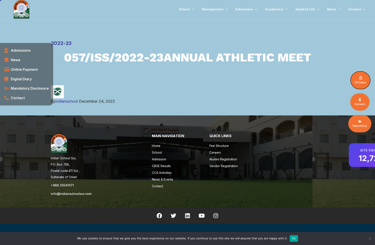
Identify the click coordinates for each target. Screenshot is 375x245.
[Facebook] (159, 216)
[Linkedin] (188, 216)
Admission (244, 9)
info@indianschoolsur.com (71, 194)
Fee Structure (219, 146)
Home (156, 146)
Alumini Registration (223, 159)
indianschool (66, 101)
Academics (274, 9)
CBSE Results (161, 166)
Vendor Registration (223, 166)
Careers (215, 152)
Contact (354, 9)
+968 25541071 (62, 185)
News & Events (162, 179)
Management (212, 9)
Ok (294, 238)
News (331, 9)
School (184, 9)
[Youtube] (202, 216)
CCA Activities (162, 172)
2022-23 (61, 43)
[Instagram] (216, 216)
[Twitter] (173, 216)
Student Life (305, 9)
